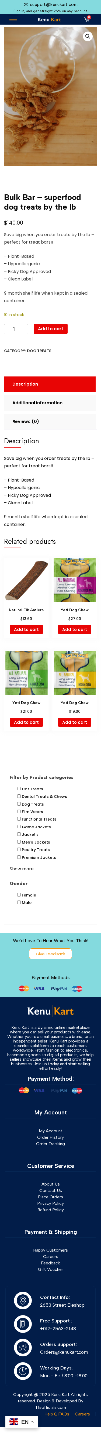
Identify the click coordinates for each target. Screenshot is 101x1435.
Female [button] (29, 895)
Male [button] (27, 902)
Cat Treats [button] (32, 789)
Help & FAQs (56, 1414)
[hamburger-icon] (13, 19)
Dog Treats (39, 350)
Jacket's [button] (30, 834)
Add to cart (50, 329)
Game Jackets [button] (36, 827)
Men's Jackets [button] (36, 842)
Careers (82, 1414)
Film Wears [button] (32, 811)
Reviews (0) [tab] (25, 421)
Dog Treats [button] (33, 804)
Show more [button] (22, 869)
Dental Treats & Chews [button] (44, 796)
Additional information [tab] (37, 403)
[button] (88, 36)
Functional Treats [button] (39, 819)
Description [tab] (25, 384)
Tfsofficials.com (50, 1407)
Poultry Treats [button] (36, 849)
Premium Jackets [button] (39, 857)
